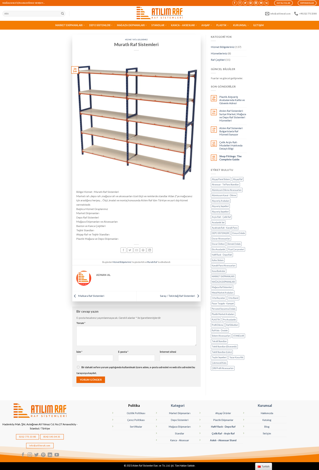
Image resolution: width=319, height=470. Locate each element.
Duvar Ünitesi (218, 244)
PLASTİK (221, 25)
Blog (266, 426)
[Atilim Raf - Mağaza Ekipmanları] (159, 13)
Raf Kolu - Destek (220, 330)
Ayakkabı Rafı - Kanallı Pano (224, 227)
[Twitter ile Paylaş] (130, 250)
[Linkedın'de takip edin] (256, 2)
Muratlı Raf (152, 262)
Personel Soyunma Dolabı (223, 308)
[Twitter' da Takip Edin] (245, 2)
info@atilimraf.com (40, 445)
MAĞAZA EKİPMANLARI (131, 25)
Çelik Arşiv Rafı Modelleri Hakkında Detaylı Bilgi (230, 145)
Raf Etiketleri (232, 325)
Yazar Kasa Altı (236, 357)
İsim (79, 351)
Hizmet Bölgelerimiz (136, 39)
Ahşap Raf (238, 179)
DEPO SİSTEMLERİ (99, 25)
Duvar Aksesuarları (221, 238)
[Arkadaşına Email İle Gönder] (137, 250)
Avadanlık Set (218, 222)
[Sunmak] (62, 13)
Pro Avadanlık (229, 319)
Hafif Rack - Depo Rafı (222, 254)
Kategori (177, 405)
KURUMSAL (240, 25)
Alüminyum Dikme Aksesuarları (227, 190)
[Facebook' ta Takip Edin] (234, 2)
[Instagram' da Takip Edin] (240, 2)
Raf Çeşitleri (218, 59)
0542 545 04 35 (52, 436)
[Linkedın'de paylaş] (150, 250)
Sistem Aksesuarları (221, 335)
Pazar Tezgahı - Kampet (223, 303)
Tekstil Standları (219, 341)
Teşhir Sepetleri (219, 357)
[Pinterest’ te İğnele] (143, 250)
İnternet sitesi (168, 351)
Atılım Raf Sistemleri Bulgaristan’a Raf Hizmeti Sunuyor (231, 131)
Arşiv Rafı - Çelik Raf (221, 217)
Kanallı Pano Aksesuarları (223, 265)
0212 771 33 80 (27, 436)
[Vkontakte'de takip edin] (266, 2)
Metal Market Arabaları (222, 292)
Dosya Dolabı (238, 233)
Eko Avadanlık (218, 249)
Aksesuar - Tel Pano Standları (225, 184)
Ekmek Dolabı (234, 244)
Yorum (80, 323)
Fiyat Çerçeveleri (236, 249)
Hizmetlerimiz (219, 53)
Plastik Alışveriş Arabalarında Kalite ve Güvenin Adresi (232, 100)
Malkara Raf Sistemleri (91, 295)
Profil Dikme (217, 325)
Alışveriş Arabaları (220, 200)
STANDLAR (157, 25)
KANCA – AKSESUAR (183, 25)
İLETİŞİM (258, 25)
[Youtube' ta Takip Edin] (261, 2)
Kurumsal (265, 405)
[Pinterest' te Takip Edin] (250, 2)
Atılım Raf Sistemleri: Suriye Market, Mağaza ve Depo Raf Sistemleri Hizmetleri (232, 115)
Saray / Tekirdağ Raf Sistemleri (177, 295)
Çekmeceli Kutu (219, 363)
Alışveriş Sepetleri (220, 206)
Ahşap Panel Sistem (221, 179)
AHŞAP (205, 25)
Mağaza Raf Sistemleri (222, 287)
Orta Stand (233, 298)
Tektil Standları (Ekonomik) (224, 346)
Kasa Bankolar (218, 271)
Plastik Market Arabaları (223, 314)
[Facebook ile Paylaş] (123, 250)
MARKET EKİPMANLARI (69, 25)
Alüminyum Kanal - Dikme (224, 195)
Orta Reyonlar (218, 298)
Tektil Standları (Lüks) (222, 352)
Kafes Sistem (218, 260)
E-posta (123, 351)
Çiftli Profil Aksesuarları (223, 368)
